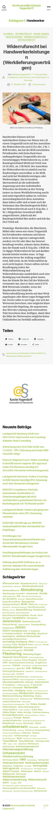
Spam (19, 738)
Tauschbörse (10, 741)
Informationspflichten (13, 682)
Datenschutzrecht (31, 621)
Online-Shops (9, 712)
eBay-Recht (42, 634)
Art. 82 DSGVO (10, 599)
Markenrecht (26, 693)
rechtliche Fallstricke (12, 721)
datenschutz (12, 621)
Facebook (38, 645)
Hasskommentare (41, 671)
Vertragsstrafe (11, 768)
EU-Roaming (7, 645)
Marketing (28, 696)
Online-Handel (41, 34)
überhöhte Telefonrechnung (23, 791)
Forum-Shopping (29, 660)
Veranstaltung (32, 760)
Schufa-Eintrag (9, 730)
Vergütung (7, 766)
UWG (23, 759)
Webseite (45, 771)
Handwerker (23, 353)
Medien (38, 696)
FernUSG (29, 650)
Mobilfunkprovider (26, 699)
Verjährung (18, 766)
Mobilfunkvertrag (41, 699)
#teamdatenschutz (29, 583)
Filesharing (12, 654)
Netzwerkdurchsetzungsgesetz (14, 704)
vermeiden (28, 766)
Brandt (33, 615)
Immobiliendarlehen (36, 677)
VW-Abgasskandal (40, 769)
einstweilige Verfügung (15, 641)
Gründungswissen (9, 668)
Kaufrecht (7, 688)
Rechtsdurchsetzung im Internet (34, 721)
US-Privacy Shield (10, 760)
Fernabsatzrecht (13, 647)
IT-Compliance (9, 685)
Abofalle (43, 593)
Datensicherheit (10, 624)
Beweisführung (24, 609)
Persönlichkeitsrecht (13, 715)
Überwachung (7, 791)
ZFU (19, 783)
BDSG (24, 604)
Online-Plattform (37, 353)
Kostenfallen (8, 691)
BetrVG (12, 610)
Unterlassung (9, 746)
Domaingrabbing (38, 624)
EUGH (14, 644)
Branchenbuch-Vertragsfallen (16, 615)
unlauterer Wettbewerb (28, 744)
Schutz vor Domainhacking (12, 733)
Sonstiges (33, 736)
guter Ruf (21, 668)
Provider (17, 718)
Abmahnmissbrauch (32, 586)
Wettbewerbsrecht (14, 776)
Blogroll (9, 34)
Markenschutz (41, 693)
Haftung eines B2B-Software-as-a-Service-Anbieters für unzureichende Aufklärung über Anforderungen (23, 566)
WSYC (6, 782)
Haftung (37, 668)
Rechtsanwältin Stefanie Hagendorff (26, 7)
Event (30, 644)
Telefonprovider (42, 741)
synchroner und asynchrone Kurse (35, 738)
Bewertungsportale (22, 613)
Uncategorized (14, 37)
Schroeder (34, 727)
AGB (18, 596)
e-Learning (30, 633)
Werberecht (9, 774)
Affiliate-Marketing (9, 596)
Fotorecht (42, 660)
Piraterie (42, 715)
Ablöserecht (43, 584)
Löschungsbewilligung (10, 693)
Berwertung (43, 604)
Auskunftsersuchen (34, 599)
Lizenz (29, 691)
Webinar (37, 771)
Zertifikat (13, 783)
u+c (15, 744)
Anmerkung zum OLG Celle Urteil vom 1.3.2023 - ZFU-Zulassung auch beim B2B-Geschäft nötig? (26, 450)
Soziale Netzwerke (9, 738)
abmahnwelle (32, 593)
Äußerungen (41, 788)
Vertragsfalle (40, 765)
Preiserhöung (7, 718)
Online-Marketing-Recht (28, 707)
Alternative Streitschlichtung (31, 596)
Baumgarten (28, 601)
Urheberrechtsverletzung (18, 756)
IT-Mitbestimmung (23, 685)
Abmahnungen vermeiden (14, 593)
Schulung (20, 730)
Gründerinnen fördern (39, 665)
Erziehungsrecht (41, 642)
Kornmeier (18, 687)
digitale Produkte (24, 625)
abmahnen (17, 586)
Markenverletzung (12, 696)
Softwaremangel (21, 736)
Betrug (5, 610)
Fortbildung (17, 660)
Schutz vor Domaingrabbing (37, 730)
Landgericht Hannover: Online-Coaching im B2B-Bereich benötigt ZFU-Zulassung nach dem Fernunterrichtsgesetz (25, 480)
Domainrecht (8, 628)
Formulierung (7, 660)
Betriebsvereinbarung (19, 607)
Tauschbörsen (26, 741)
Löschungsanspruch (40, 691)
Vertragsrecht (26, 40)
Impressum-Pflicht (11, 679)
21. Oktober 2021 (18, 84)
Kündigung (20, 690)
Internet (29, 682)
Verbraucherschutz (35, 37)
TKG (4, 744)
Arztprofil (21, 599)
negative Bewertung (11, 701)
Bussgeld (7, 618)
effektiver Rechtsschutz (28, 636)
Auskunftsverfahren (11, 602)
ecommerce (11, 353)
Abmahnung (31, 589)
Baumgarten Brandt (11, 604)
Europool (23, 644)
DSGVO (20, 627)
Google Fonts (41, 663)
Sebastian (26, 733)
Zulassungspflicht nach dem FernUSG (19, 788)
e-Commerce (34, 631)
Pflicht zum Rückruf (31, 715)
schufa (43, 727)
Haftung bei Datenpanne (13, 671)
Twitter (9, 744)
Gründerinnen (26, 665)
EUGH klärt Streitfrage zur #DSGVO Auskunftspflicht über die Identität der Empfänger (24, 526)
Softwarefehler (8, 736)
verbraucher (43, 760)
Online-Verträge (24, 712)
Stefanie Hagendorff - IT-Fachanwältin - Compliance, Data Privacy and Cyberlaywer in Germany (28, 77)
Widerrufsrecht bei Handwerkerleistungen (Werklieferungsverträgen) (26, 57)
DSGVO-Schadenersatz (15, 630)
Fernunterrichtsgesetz (13, 650)
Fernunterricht (30, 647)
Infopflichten (41, 679)
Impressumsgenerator (27, 679)
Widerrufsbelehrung (15, 779)
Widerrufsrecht (24, 356)
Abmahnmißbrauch (11, 590)
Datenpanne (32, 618)
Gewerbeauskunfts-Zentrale (21, 663)
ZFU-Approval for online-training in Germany (17, 785)
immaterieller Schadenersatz (15, 677)
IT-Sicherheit (36, 685)
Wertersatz (11, 356)
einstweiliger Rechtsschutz (15, 639)
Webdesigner (27, 771)
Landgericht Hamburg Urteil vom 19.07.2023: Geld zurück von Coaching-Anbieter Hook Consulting (24, 437)
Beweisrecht (39, 610)
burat (40, 615)
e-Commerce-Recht (12, 633)
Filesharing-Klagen (32, 654)
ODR (27, 704)
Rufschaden (28, 723)
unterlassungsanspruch (27, 746)
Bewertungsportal (9, 613)
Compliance (18, 617)
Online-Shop (37, 710)
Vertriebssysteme (26, 769)
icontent (20, 674)
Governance (7, 665)
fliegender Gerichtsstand (15, 657)
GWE (28, 668)
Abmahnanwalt (7, 586)
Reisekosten (9, 723)
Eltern (31, 641)
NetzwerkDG (26, 702)
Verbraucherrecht (13, 762)
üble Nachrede (40, 791)
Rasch (26, 717)
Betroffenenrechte (36, 607)
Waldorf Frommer (11, 771)
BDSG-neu (33, 604)
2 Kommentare (39, 84)
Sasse (38, 723)
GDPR (5, 663)
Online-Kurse (10, 707)
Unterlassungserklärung (18, 749)
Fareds (46, 644)
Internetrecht (23, 34)
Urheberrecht (14, 753)
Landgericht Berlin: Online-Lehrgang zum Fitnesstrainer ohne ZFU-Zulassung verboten (25, 513)
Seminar (36, 733)
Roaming (19, 723)
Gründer (16, 665)
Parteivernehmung (41, 712)
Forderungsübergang (36, 657)
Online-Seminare (24, 710)
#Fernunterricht (11, 583)
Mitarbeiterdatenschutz (11, 699)
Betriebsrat (6, 607)
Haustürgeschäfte (9, 674)
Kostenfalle (31, 687)
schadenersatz (15, 726)
